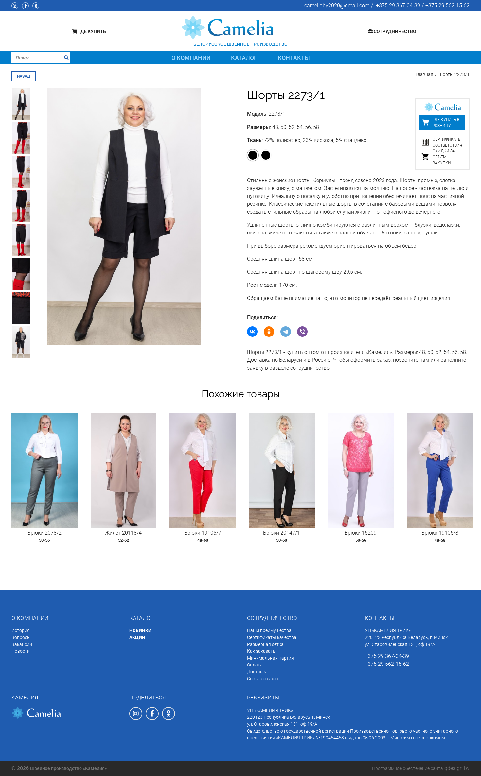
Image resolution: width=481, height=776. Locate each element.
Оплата (255, 664)
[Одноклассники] (269, 331)
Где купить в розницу (446, 122)
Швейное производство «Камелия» (68, 768)
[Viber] (302, 331)
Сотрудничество (394, 31)
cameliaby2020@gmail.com (336, 5)
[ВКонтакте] (252, 331)
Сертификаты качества (271, 637)
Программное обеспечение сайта (407, 768)
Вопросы (21, 637)
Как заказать (261, 651)
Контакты (294, 57)
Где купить (91, 31)
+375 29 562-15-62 (447, 5)
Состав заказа (262, 678)
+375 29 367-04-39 (398, 5)
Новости (20, 651)
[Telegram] (285, 331)
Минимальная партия (270, 658)
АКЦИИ (137, 637)
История (20, 630)
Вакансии (21, 644)
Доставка (257, 671)
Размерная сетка (265, 644)
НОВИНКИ (140, 630)
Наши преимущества (269, 630)
